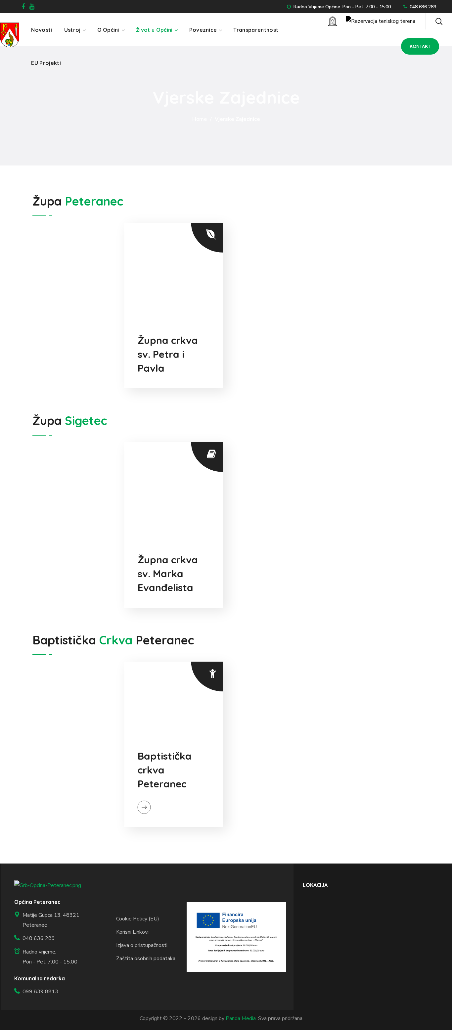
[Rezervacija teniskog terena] (380, 21)
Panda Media (241, 1018)
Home (199, 119)
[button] (438, 21)
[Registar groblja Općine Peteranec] (333, 21)
